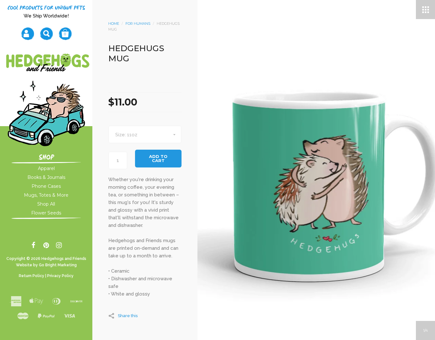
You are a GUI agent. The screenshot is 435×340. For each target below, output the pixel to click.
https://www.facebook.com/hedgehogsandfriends (33, 246)
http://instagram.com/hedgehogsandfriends (59, 246)
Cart (65, 33)
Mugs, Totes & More (46, 195)
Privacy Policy (60, 276)
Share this (128, 315)
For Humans (137, 23)
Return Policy (31, 276)
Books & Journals (46, 177)
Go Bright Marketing (58, 265)
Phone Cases (46, 186)
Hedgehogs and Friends (63, 258)
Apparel (46, 168)
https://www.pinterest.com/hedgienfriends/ (46, 246)
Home (113, 23)
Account (27, 33)
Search (46, 33)
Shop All (46, 204)
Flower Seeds (46, 213)
